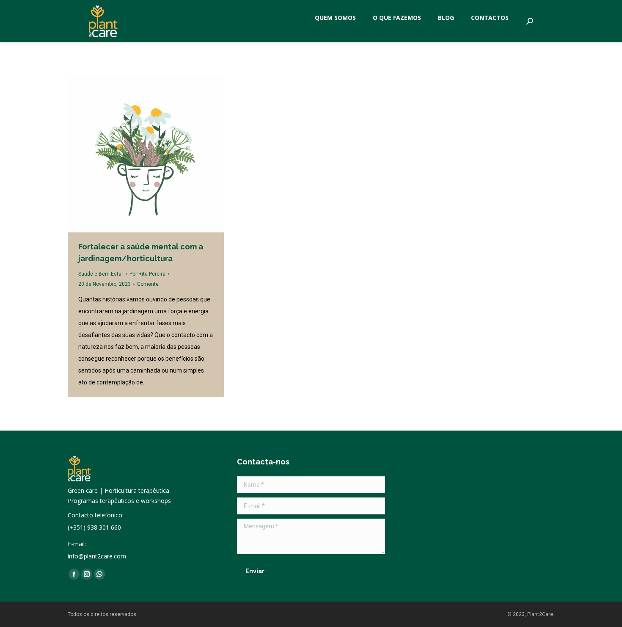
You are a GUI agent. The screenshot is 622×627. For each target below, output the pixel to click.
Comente (148, 284)
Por (147, 274)
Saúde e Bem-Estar (100, 274)
